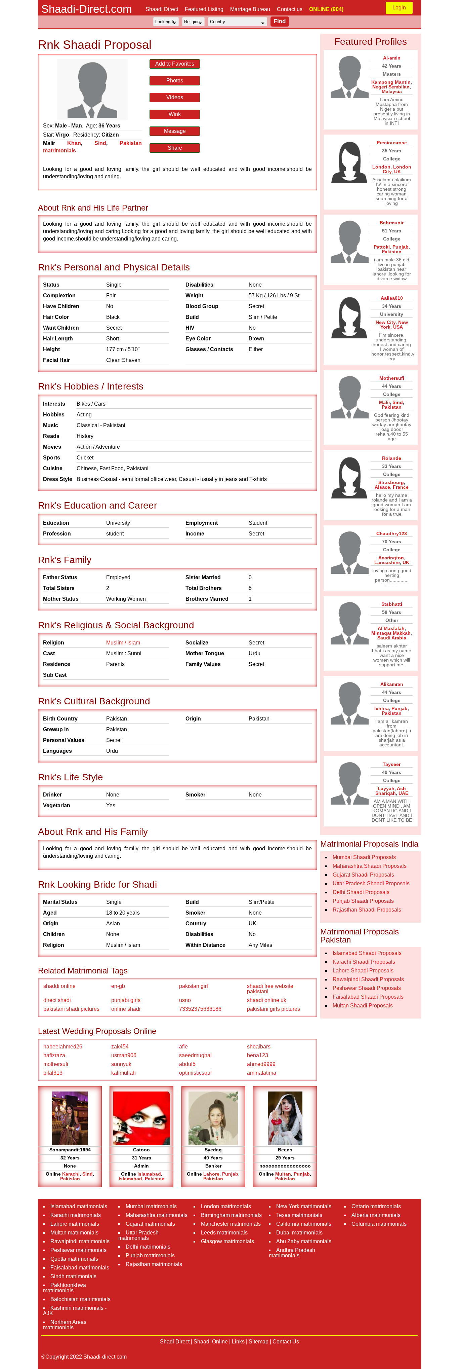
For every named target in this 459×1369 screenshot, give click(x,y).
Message (175, 131)
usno (185, 1000)
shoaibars (258, 1046)
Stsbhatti (391, 604)
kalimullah (123, 1073)
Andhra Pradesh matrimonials (292, 1252)
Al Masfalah (391, 628)
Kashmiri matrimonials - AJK (75, 1310)
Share (175, 148)
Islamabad (149, 1174)
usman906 (123, 1055)
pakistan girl (193, 986)
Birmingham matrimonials (231, 1215)
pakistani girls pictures (273, 1009)
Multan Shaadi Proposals (363, 1005)
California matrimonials (303, 1224)
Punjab (230, 1174)
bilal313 (52, 1073)
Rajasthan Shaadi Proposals (367, 910)
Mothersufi (391, 378)
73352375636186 (200, 1009)
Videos (174, 97)
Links (238, 1341)
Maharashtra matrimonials (156, 1215)
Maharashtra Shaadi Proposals (370, 866)
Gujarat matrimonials (150, 1224)
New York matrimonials (303, 1206)
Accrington (391, 557)
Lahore (211, 1174)
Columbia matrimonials (379, 1224)
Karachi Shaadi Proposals (364, 962)
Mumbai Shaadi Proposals (364, 857)
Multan (283, 1174)
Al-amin (392, 58)
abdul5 (187, 1064)
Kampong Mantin (391, 82)
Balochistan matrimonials (80, 1299)
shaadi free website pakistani (270, 988)
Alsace (382, 487)
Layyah (386, 788)
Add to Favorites (174, 64)
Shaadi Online (211, 1341)
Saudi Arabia (391, 637)
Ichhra (381, 708)
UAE (403, 793)
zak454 (120, 1046)
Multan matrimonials (74, 1232)
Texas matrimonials (299, 1215)
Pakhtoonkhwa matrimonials (64, 1287)
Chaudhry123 (391, 533)
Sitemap (258, 1341)
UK (397, 171)
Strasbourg (391, 482)
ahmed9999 (261, 1064)
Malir (384, 402)
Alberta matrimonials (376, 1215)
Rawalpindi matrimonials (80, 1241)
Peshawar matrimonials (78, 1250)
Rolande (391, 458)
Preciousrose (392, 142)
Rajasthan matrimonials (154, 1264)
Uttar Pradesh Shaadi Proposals (371, 883)
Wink (175, 114)
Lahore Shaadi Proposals (363, 970)
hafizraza (54, 1055)
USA (398, 327)
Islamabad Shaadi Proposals (367, 953)
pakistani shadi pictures (71, 1009)
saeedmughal (195, 1055)
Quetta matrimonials (74, 1259)
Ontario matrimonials (376, 1206)
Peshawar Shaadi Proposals (367, 988)
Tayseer (392, 764)
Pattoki (382, 247)
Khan (74, 143)
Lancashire (387, 562)
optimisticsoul (195, 1073)
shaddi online (59, 986)
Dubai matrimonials (299, 1232)
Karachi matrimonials (75, 1215)
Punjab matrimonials (150, 1255)
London (381, 167)
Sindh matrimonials (73, 1276)
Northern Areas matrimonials (64, 1324)
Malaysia (392, 91)
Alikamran (391, 684)
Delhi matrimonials (148, 1247)
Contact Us (286, 1341)
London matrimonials (226, 1206)
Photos (174, 80)
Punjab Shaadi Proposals (363, 901)
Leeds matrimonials (224, 1232)
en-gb (118, 986)
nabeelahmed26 (62, 1046)
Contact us (289, 9)
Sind (100, 143)
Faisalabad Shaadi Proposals (368, 997)
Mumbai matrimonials (151, 1206)
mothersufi (55, 1064)
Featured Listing (204, 9)
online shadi (125, 1009)
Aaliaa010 (392, 298)
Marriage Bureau (250, 9)
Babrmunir (392, 222)
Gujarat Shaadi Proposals (363, 875)
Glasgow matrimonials (227, 1241)
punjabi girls (125, 1000)
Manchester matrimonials (231, 1224)
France (401, 487)
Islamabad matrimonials (78, 1206)
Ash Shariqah (390, 791)
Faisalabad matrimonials (79, 1267)
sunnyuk (121, 1064)
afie (183, 1046)
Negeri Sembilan (391, 86)
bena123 (257, 1055)
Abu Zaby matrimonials (303, 1241)
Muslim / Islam (123, 642)
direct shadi (57, 1000)
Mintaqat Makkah (391, 633)
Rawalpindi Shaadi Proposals (368, 979)
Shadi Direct (175, 1341)
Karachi (71, 1174)
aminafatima (261, 1073)
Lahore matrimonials (74, 1224)
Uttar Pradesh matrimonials (138, 1235)
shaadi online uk (266, 1000)
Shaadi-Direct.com (86, 9)
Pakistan (70, 1178)
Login (399, 7)
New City (385, 322)
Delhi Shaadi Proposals (361, 892)
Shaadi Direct (161, 9)
